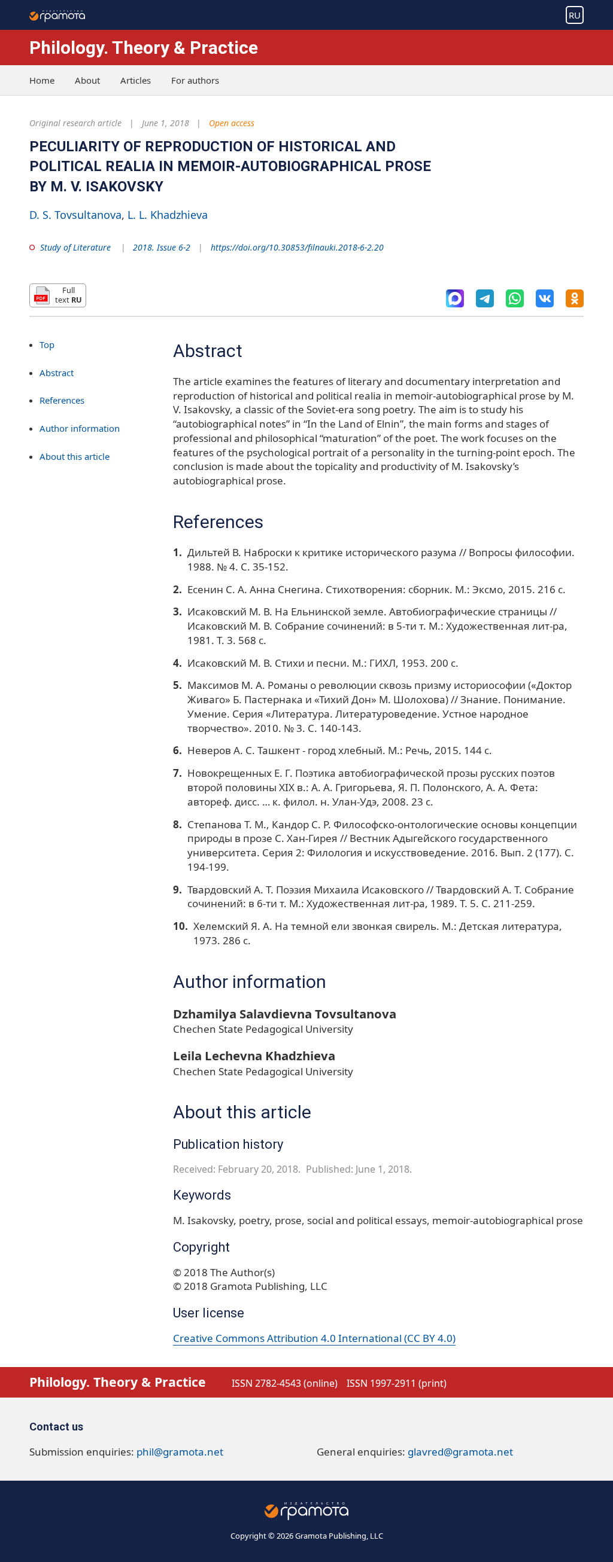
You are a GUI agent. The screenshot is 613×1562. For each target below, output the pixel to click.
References (62, 400)
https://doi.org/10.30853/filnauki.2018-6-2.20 (297, 247)
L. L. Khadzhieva (168, 215)
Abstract (57, 373)
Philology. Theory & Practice (143, 47)
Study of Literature (75, 247)
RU (575, 15)
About (87, 80)
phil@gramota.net (179, 1452)
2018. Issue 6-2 (161, 247)
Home (41, 80)
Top (47, 344)
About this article (75, 456)
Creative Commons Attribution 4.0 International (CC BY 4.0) (314, 1338)
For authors (195, 80)
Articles (135, 80)
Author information (80, 428)
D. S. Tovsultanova (75, 215)
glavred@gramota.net (460, 1452)
